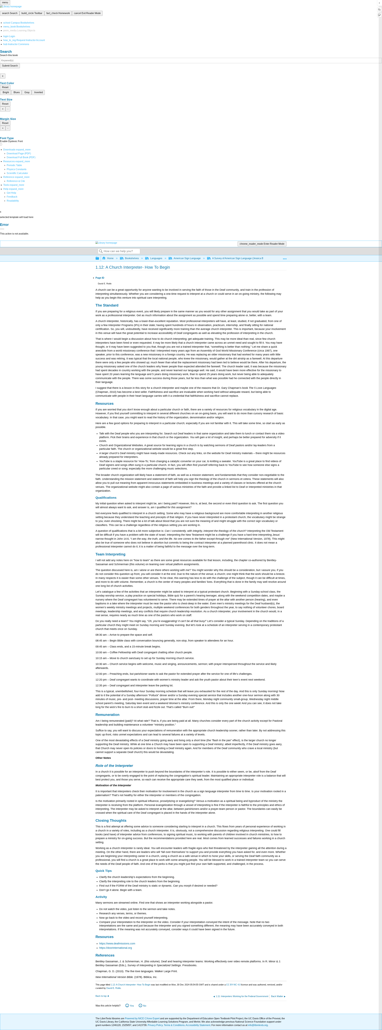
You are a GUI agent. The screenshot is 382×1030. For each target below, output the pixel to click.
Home (110, 258)
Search (101, 251)
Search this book (9, 55)
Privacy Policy (155, 1025)
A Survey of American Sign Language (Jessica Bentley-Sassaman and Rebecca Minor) (258, 258)
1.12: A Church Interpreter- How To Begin (130, 984)
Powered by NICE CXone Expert (142, 1018)
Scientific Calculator (17, 173)
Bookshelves (131, 258)
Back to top (101, 996)
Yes (132, 1006)
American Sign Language (187, 258)
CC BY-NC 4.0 (233, 984)
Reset (5, 87)
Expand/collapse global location (284, 257)
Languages (156, 258)
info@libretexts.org (257, 1025)
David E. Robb (113, 988)
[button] (12, 196)
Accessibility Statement (198, 1025)
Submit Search (10, 65)
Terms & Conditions (174, 1025)
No (144, 1006)
